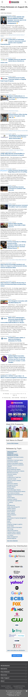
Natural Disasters (11, 515)
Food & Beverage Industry (14, 490)
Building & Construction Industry (15, 130)
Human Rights (11, 497)
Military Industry (11, 508)
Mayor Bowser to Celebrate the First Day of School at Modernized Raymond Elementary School (13, 284)
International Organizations (14, 500)
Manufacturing (11, 505)
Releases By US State (12, 455)
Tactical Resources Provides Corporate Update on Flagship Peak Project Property (13, 79)
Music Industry (11, 513)
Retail (8, 521)
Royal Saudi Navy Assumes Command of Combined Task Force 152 (16, 188)
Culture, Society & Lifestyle (14, 259)
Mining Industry (11, 510)
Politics (9, 516)
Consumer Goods (24, 130)
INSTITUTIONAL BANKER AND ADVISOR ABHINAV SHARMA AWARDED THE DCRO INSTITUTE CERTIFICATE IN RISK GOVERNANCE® (16, 20)
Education (9, 482)
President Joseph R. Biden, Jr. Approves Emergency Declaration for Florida (16, 339)
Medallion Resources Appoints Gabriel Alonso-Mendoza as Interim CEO (13, 61)
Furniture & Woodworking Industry (16, 491)
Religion (9, 519)
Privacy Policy (8, 687)
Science (9, 522)
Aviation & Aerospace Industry (15, 463)
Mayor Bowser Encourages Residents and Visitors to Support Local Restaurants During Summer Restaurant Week (14, 266)
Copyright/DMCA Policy (19, 686)
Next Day (22, 397)
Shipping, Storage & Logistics (14, 524)
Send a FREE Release (12, 443)
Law (8, 504)
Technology (10, 529)
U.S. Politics (10, 535)
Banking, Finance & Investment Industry (16, 34)
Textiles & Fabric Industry (13, 532)
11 (23, 393)
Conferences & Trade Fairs (14, 477)
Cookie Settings (19, 687)
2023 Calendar (15, 397)
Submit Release (17, 655)
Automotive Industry (12, 461)
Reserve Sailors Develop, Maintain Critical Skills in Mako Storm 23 (17, 225)
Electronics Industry (12, 483)
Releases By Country (12, 454)
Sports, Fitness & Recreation (14, 527)
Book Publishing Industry (14, 469)
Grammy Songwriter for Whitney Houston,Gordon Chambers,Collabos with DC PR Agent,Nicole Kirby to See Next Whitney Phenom (16, 245)
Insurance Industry (12, 499)
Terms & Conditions (6, 686)
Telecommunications (12, 530)
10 (21, 393)
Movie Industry (11, 511)
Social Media (10, 525)
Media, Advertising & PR (13, 507)
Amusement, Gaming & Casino (15, 460)
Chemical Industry (12, 474)
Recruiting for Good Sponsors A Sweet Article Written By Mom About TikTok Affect (18, 137)
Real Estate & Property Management (16, 518)
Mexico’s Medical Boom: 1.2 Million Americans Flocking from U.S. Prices (18, 97)
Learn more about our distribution (16, 650)
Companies (10, 475)
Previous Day (7, 397)
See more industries (12, 540)
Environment (10, 488)
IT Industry (10, 502)
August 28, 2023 (8, 15)
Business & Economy (12, 472)
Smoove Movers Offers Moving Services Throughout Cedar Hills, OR (18, 116)
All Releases (10, 452)
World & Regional (11, 538)
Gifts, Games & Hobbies (13, 493)
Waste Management (12, 536)
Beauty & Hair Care (12, 468)
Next (14, 395)
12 (25, 393)
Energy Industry (11, 486)
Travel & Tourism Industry (13, 110)
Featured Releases (12, 451)
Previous (7, 393)
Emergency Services (12, 485)
